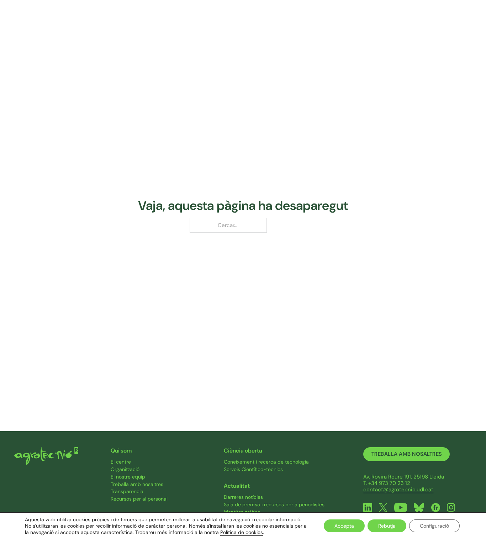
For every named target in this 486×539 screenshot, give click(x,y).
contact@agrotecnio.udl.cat (398, 489)
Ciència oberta (324, 21)
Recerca (223, 21)
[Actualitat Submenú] (396, 21)
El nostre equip (128, 477)
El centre (121, 462)
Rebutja (387, 526)
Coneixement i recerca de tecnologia (266, 462)
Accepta (344, 526)
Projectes (270, 21)
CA (463, 21)
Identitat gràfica (242, 512)
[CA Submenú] (471, 21)
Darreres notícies (243, 497)
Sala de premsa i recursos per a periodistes (274, 505)
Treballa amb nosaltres (137, 484)
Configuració (434, 526)
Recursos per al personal (139, 499)
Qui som (178, 21)
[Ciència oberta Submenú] (347, 21)
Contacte (427, 21)
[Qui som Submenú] (193, 21)
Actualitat (379, 21)
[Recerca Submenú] (239, 21)
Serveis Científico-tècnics (253, 469)
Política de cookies (241, 532)
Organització (125, 469)
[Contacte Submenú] (444, 21)
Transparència (127, 491)
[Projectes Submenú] (287, 21)
